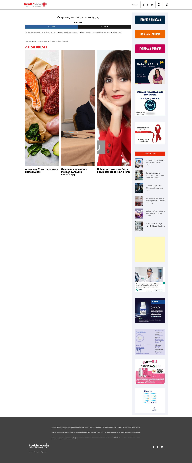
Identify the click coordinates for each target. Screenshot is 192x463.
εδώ (67, 41)
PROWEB (45, 452)
